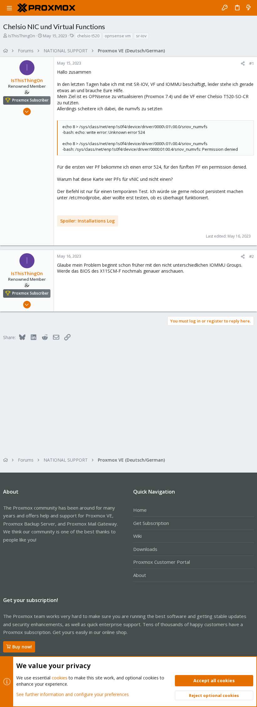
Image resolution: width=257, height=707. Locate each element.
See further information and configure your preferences (72, 694)
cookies (59, 678)
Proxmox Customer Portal (161, 562)
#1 (251, 63)
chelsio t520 (88, 36)
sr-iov (141, 36)
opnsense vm (118, 36)
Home (140, 510)
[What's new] (248, 7)
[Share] (243, 63)
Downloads (145, 549)
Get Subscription (151, 523)
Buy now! (22, 647)
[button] (9, 7)
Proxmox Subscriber (30, 100)
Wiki (137, 536)
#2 (251, 256)
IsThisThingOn (21, 36)
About (139, 575)
